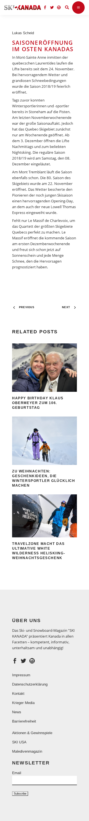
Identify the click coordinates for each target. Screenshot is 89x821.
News (16, 712)
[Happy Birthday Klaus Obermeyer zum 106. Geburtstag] (44, 367)
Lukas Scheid (24, 33)
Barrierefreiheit (24, 721)
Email (16, 773)
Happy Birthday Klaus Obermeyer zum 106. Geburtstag (38, 402)
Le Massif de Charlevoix (48, 220)
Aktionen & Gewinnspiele (32, 733)
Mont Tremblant (32, 171)
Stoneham (37, 111)
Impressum (21, 675)
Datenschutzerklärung (30, 684)
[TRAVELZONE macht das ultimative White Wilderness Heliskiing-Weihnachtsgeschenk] (44, 515)
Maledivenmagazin (27, 751)
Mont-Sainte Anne (31, 57)
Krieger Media (23, 703)
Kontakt (18, 694)
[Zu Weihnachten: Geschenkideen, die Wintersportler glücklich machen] (44, 441)
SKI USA (19, 742)
